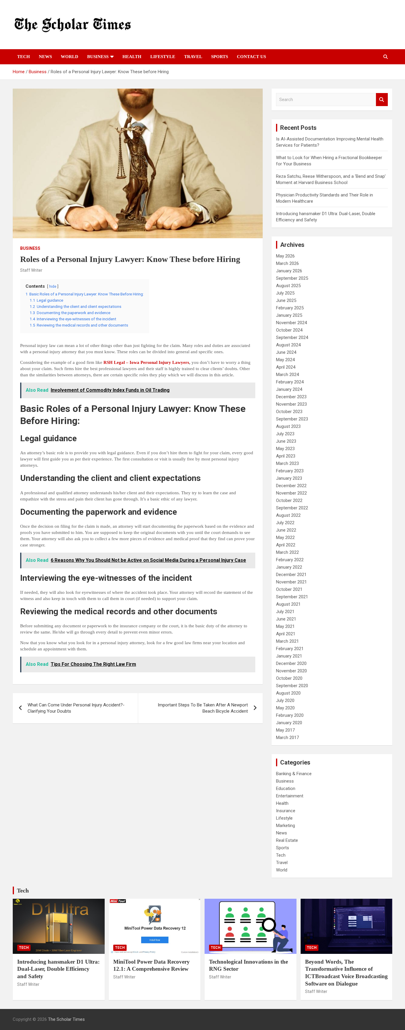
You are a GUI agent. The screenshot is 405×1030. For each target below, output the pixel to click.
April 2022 (285, 545)
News (45, 56)
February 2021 (290, 648)
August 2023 (288, 426)
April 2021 (285, 633)
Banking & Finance (294, 773)
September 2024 (292, 337)
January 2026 (289, 271)
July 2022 (285, 522)
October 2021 (289, 589)
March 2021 (287, 641)
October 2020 (289, 678)
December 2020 (291, 663)
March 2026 (287, 263)
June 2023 (286, 441)
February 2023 (290, 471)
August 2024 (288, 345)
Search (382, 99)
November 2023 (291, 404)
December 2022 (291, 485)
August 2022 (288, 515)
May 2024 (285, 359)
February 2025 (290, 308)
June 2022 (286, 530)
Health (131, 56)
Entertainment (289, 796)
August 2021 (288, 604)
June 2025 (286, 300)
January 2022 (289, 567)
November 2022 (291, 493)
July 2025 (285, 293)
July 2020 (285, 700)
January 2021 (289, 656)
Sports (219, 56)
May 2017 (285, 730)
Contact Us (251, 56)
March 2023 (287, 463)
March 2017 (287, 737)
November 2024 (291, 322)
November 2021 (291, 582)
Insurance (285, 810)
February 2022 (290, 559)
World (69, 56)
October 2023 (289, 411)
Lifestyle (162, 56)
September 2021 (292, 596)
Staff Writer (31, 270)
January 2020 (289, 722)
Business (98, 56)
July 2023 (285, 433)
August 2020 (288, 693)
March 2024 (287, 374)
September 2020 (292, 685)
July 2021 (285, 611)
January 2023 (289, 478)
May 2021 (285, 626)
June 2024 (286, 352)
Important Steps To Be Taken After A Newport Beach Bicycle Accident (203, 708)
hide (52, 286)
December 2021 (291, 574)
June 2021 (286, 619)
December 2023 (291, 396)
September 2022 (292, 508)
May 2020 (285, 708)
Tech (23, 56)
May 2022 (285, 537)
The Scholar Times (66, 1019)
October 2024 (289, 330)
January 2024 (289, 389)
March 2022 (287, 552)
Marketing (285, 825)
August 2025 (288, 285)
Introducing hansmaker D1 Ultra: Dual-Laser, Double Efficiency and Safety (58, 969)
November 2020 (291, 671)
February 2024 (290, 382)
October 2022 (289, 500)
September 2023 (292, 419)
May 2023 (285, 448)
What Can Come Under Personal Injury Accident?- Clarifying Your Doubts (76, 708)
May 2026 (285, 256)
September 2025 (292, 278)
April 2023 (285, 456)
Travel (193, 56)
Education (285, 788)
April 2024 (285, 367)
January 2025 (289, 315)
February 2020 (290, 715)
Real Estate (287, 840)
